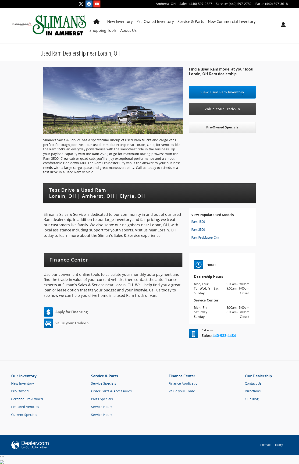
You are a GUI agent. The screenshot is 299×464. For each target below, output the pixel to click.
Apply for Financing (71, 312)
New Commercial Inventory (232, 21)
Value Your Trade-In (222, 108)
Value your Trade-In (72, 323)
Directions (253, 391)
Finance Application (184, 383)
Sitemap (265, 445)
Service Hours (102, 406)
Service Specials (103, 383)
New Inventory (120, 21)
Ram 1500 (198, 222)
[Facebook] (89, 3)
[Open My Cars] (282, 25)
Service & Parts (191, 21)
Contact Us (253, 383)
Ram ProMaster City (205, 237)
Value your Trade (182, 391)
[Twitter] (81, 3)
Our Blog (252, 399)
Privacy (278, 445)
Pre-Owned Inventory (155, 21)
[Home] (21, 25)
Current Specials (24, 414)
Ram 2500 (198, 229)
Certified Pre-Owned (27, 399)
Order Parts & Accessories (111, 391)
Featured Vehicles (25, 406)
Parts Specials (102, 399)
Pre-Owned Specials (222, 127)
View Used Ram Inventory (222, 92)
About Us (128, 30)
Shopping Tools (103, 30)
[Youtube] (96, 3)
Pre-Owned (20, 391)
